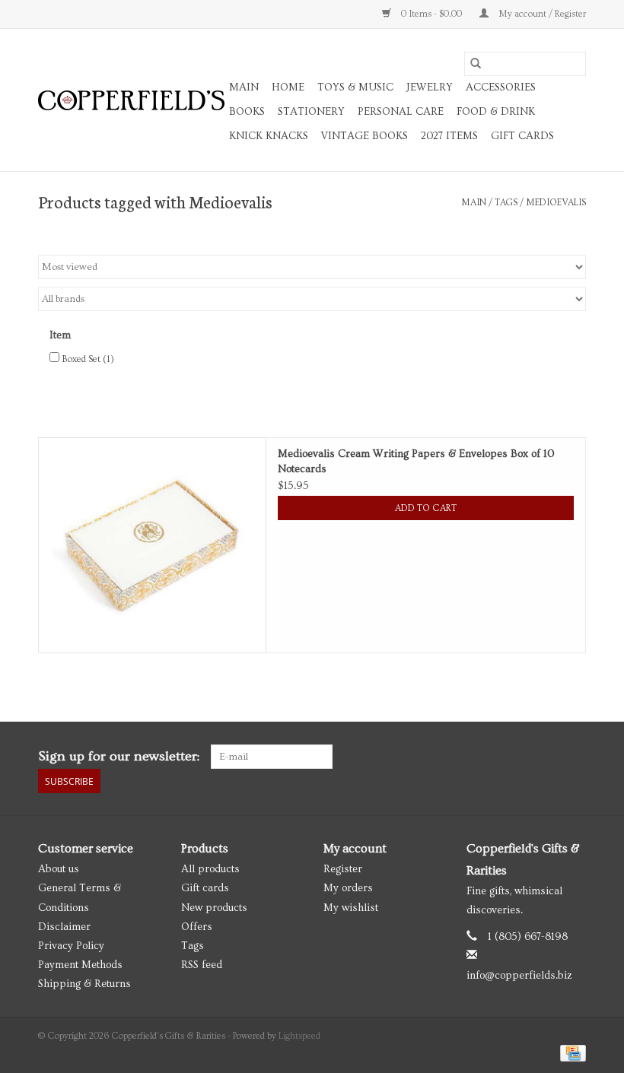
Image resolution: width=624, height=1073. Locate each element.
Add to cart (426, 508)
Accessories (501, 87)
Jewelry (429, 87)
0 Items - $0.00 (431, 14)
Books (247, 112)
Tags (506, 203)
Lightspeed (299, 1036)
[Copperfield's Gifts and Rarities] (131, 100)
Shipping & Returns (84, 984)
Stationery (311, 112)
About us (58, 869)
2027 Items (449, 136)
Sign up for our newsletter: (118, 756)
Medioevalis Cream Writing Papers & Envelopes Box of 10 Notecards (416, 461)
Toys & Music (355, 87)
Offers (196, 927)
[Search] (475, 64)
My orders (348, 888)
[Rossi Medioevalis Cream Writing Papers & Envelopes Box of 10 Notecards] (152, 545)
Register (342, 869)
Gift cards (522, 136)
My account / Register (541, 14)
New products (214, 908)
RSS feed (201, 965)
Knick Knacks (268, 136)
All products (210, 869)
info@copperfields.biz (519, 976)
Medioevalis (556, 203)
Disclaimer (64, 927)
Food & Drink (496, 112)
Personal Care (401, 112)
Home (288, 87)
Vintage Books (364, 136)
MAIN (244, 87)
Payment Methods (80, 965)
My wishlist (350, 908)
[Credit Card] (570, 1051)
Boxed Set (88, 359)
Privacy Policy (71, 946)
